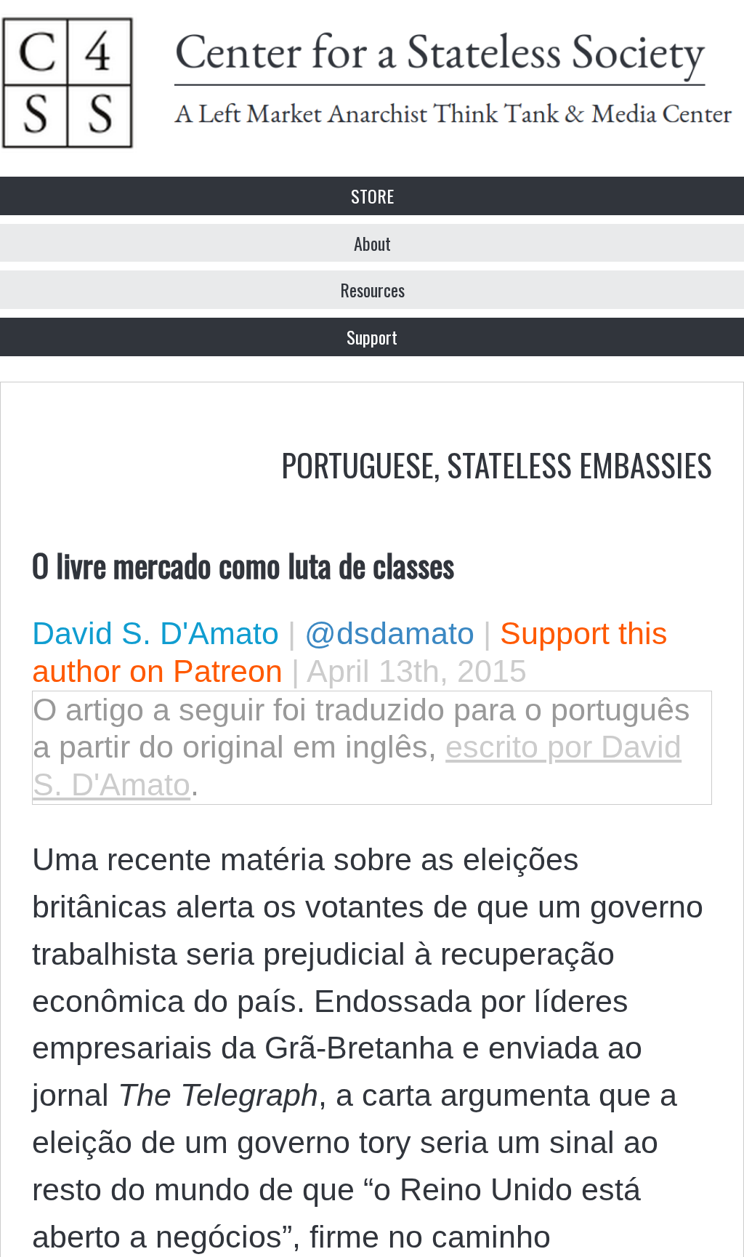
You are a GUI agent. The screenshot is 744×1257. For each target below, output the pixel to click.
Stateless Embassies (579, 464)
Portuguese (357, 464)
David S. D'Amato (155, 633)
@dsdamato (389, 633)
